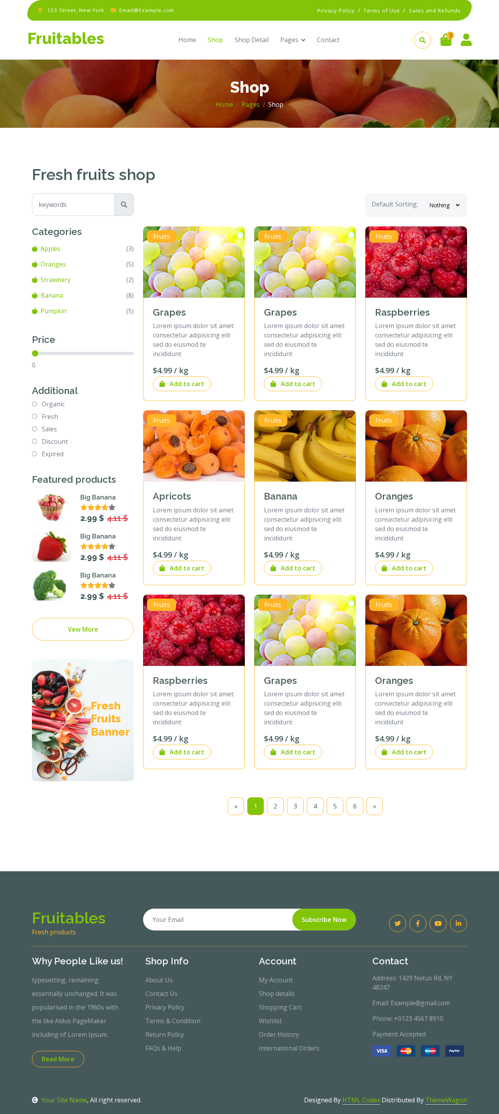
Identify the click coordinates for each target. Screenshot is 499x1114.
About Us (159, 980)
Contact (328, 39)
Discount (55, 441)
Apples (50, 248)
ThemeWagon (446, 1100)
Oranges (53, 264)
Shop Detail (252, 39)
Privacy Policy (164, 1007)
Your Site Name (64, 1100)
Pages (289, 39)
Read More (58, 1059)
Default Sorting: (395, 204)
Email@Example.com (146, 10)
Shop (215, 39)
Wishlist (270, 1021)
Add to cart (186, 384)
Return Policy (164, 1034)
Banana (52, 295)
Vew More (83, 629)
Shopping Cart (280, 1007)
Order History (279, 1034)
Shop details (277, 993)
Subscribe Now (324, 919)
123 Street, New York (75, 10)
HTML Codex (361, 1100)
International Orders (289, 1048)
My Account (276, 980)
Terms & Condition (172, 1021)
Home (187, 39)
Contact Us (161, 993)
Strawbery (56, 279)
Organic (53, 404)
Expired (53, 454)
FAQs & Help (163, 1048)
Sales (49, 429)
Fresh (50, 416)
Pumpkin (54, 311)
